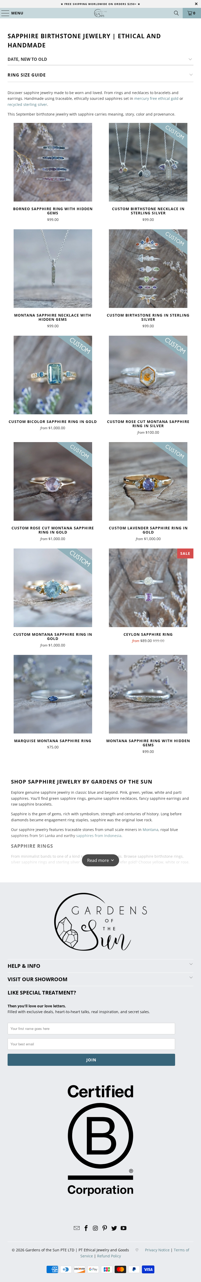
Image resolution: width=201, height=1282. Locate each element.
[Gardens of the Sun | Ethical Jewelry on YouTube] (123, 1228)
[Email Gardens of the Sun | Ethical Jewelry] (77, 1228)
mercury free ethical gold (156, 98)
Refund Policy (109, 1255)
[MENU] (3, 13)
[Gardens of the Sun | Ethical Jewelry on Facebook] (86, 1228)
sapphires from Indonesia (98, 835)
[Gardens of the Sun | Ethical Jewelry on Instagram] (95, 1228)
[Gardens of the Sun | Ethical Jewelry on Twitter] (114, 1228)
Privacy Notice (157, 1249)
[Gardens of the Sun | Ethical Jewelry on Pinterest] (105, 1228)
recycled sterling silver (27, 104)
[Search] (176, 13)
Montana (150, 829)
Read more (98, 860)
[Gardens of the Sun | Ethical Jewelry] (100, 13)
